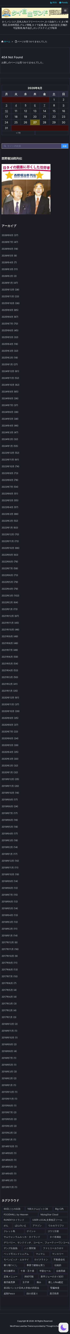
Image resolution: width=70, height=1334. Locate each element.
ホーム (7, 41)
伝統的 (57, 1265)
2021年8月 (10, 643)
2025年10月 (11, 303)
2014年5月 (9, 1166)
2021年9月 (10, 636)
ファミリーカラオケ (53, 1248)
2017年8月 (10, 969)
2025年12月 (10, 289)
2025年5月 (10, 337)
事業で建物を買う (36, 1265)
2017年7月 (10, 976)
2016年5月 (9, 1064)
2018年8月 (10, 888)
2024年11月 (10, 378)
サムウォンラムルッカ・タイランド (22, 1236)
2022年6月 (10, 575)
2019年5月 (10, 826)
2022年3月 (10, 595)
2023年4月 (10, 507)
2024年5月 (10, 418)
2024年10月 (10, 384)
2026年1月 (10, 282)
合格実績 (60, 1270)
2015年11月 (9, 1098)
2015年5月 (9, 1119)
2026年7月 (10, 242)
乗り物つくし (10, 1265)
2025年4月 (10, 344)
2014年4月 (9, 1173)
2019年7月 (10, 813)
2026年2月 (9, 276)
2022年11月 (10, 541)
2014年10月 (10, 1146)
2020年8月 (10, 724)
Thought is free (52, 1326)
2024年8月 (10, 398)
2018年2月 (9, 928)
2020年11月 (10, 704)
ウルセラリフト (56, 1225)
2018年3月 (10, 922)
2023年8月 (10, 480)
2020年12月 (10, 697)
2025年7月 (10, 323)
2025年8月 (10, 316)
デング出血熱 (10, 1248)
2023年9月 (10, 473)
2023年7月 (10, 486)
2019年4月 (10, 833)
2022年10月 (10, 548)
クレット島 (9, 1231)
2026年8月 (10, 235)
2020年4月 (10, 752)
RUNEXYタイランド (14, 1219)
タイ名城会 (55, 1236)
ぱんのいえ (20, 1225)
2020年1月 (10, 772)
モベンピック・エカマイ (16, 1259)
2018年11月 (10, 867)
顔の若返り (32, 1293)
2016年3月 (9, 1071)
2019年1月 (9, 854)
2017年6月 (9, 983)
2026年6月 (10, 248)
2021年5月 (10, 663)
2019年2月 (10, 847)
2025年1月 (10, 364)
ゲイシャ (31, 1231)
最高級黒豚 (9, 1282)
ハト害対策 (30, 1248)
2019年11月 (10, 786)
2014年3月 (9, 1180)
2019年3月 (10, 840)
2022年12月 (10, 534)
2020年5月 (10, 745)
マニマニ (40, 1253)
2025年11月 (10, 296)
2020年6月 (10, 738)
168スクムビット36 (37, 1208)
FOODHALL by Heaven (16, 1214)
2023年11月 (10, 459)
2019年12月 (10, 779)
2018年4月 (10, 915)
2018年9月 (10, 881)
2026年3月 (10, 269)
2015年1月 (9, 1139)
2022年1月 (10, 609)
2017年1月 (9, 1017)
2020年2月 (10, 765)
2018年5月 (10, 908)
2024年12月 (10, 371)
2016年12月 (10, 1024)
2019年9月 (10, 799)
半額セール (45, 1270)
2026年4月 (9, 262)
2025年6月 (10, 330)
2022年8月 (10, 561)
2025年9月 (10, 310)
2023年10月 (10, 466)
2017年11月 (10, 949)
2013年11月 (9, 1187)
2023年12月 (10, 452)
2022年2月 (10, 602)
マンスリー (57, 1253)
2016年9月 (9, 1044)
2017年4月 (9, 996)
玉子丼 (25, 1282)
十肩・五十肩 (27, 1270)
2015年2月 (9, 1132)
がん (6, 1225)
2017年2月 (9, 1010)
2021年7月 (10, 650)
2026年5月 (9, 255)
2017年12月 (10, 942)
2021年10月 (10, 629)
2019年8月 (10, 806)
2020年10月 (11, 711)
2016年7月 (9, 1058)
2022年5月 (10, 582)
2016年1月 (9, 1085)
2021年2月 (10, 684)
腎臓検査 (54, 1287)
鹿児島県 (54, 1293)
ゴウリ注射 (53, 1231)
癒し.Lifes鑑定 (55, 1282)
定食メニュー (10, 1276)
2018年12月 (10, 860)
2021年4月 (10, 670)
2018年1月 (10, 935)
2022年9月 (10, 554)
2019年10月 (10, 792)
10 (6, 111)
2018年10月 (10, 874)
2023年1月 (10, 527)
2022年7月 (10, 568)
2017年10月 (10, 956)
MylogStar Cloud (49, 1214)
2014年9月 (9, 1153)
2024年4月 (10, 425)
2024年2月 (10, 439)
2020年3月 (10, 758)
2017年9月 (9, 962)
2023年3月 (10, 514)
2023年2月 (10, 520)
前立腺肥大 (9, 1270)
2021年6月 (10, 656)
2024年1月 (10, 446)
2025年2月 (10, 357)
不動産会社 (59, 1259)
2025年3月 (10, 350)
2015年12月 (9, 1092)
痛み (39, 1282)
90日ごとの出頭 (12, 1208)
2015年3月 (9, 1126)
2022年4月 (10, 588)
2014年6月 (9, 1160)
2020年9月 (10, 718)
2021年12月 (10, 616)
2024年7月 (10, 405)
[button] (63, 1327)
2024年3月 (10, 432)
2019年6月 (10, 820)
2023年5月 (10, 500)
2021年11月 (10, 622)
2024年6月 (10, 412)
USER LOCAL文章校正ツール (47, 1219)
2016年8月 (9, 1051)
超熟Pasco (9, 1293)
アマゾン (37, 1225)
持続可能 (29, 1276)
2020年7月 (10, 731)
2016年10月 (10, 1037)
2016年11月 (9, 1030)
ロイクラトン (41, 1259)
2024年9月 (10, 391)
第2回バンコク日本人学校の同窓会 (21, 1287)
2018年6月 (10, 901)
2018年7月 (10, 894)
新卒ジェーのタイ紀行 (52, 1276)
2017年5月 (9, 990)
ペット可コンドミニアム (16, 1253)
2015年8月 (9, 1105)
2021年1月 (10, 690)
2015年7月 (9, 1112)
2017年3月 (9, 1003)
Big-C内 (59, 1208)
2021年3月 (10, 677)
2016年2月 (9, 1078)
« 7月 (18, 133)
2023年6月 (10, 493)
